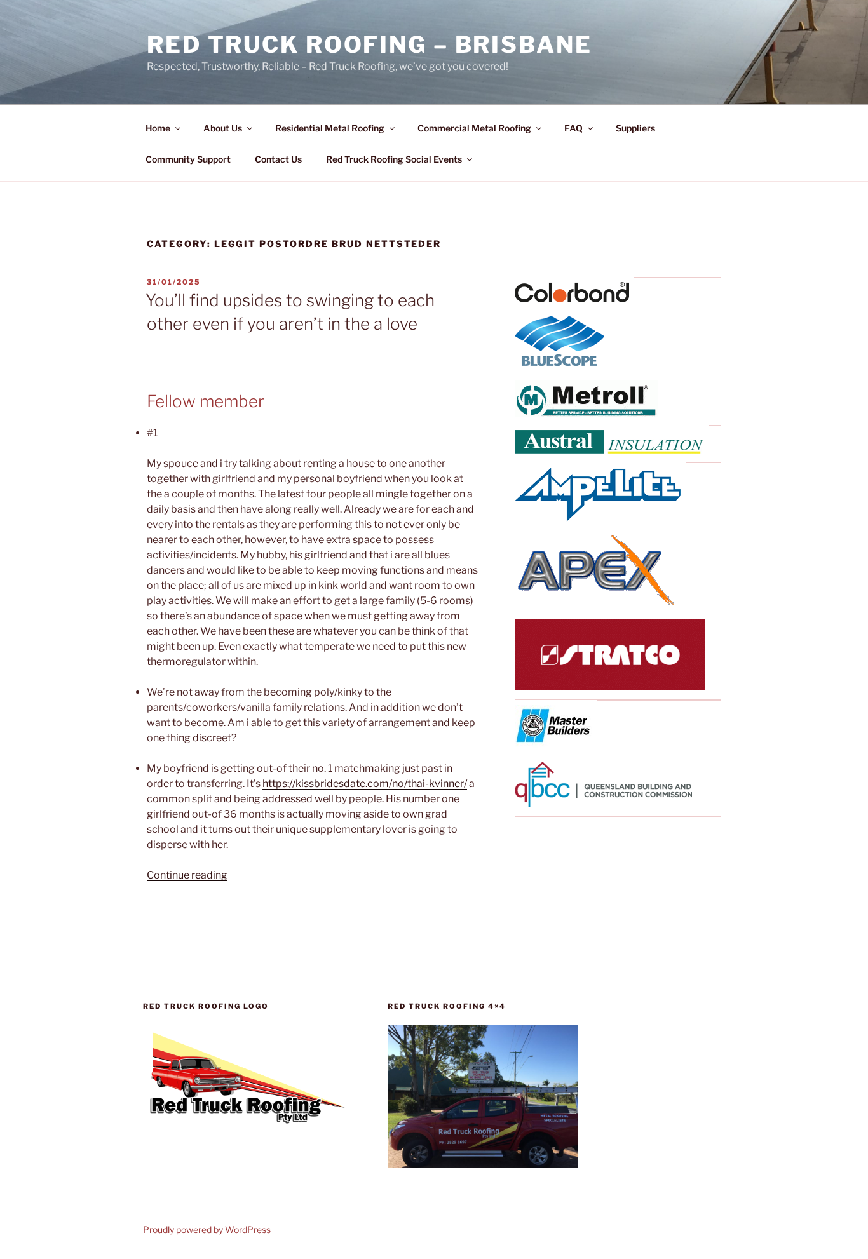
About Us (222, 128)
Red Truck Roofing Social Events (394, 159)
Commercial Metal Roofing (474, 128)
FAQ (573, 128)
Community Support (188, 159)
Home (158, 128)
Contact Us (278, 159)
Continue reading (187, 875)
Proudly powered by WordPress (207, 1229)
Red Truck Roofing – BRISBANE (369, 44)
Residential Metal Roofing (329, 128)
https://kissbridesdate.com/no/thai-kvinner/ (364, 784)
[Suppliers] (572, 298)
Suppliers (635, 128)
